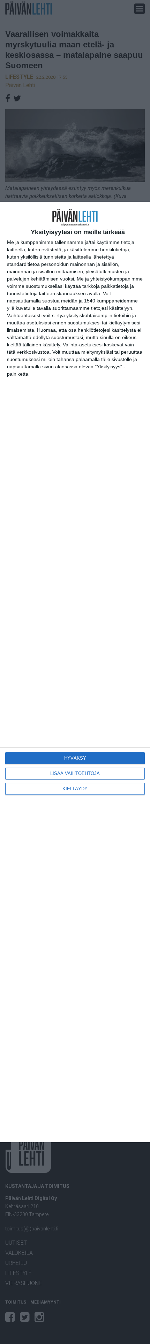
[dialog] (75, 672)
